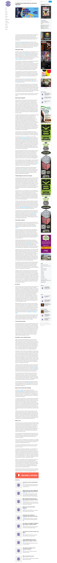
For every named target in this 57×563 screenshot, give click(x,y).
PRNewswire (42, 277)
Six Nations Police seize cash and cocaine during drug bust (47, 94)
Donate (6, 24)
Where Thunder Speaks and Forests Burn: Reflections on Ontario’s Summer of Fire (30, 499)
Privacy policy (43, 276)
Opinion (6, 14)
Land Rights (24, 517)
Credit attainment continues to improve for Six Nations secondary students (47, 315)
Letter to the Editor (44, 309)
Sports (6, 11)
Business (6, 16)
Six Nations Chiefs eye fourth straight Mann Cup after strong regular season (47, 301)
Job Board (6, 21)
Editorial (42, 285)
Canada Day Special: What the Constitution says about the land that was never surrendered (30, 516)
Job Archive (42, 273)
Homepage (42, 272)
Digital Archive (7, 22)
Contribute (42, 271)
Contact (6, 29)
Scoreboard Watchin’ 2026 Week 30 (47, 296)
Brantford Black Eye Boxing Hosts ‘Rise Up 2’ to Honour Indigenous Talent (47, 304)
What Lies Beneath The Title (28, 556)
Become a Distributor (44, 268)
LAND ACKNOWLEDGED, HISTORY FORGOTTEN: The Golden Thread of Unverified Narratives (30, 540)
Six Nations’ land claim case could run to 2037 (47, 97)
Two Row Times (43, 324)
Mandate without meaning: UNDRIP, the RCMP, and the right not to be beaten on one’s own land (30, 491)
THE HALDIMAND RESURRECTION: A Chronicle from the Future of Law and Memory (47, 288)
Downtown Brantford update (47, 101)
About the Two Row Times (44, 264)
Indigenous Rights (25, 492)
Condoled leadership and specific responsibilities (47, 319)
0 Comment (32, 492)
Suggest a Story (7, 19)
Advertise (6, 27)
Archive (42, 267)
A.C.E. (6, 9)
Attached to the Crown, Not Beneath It (30, 482)
